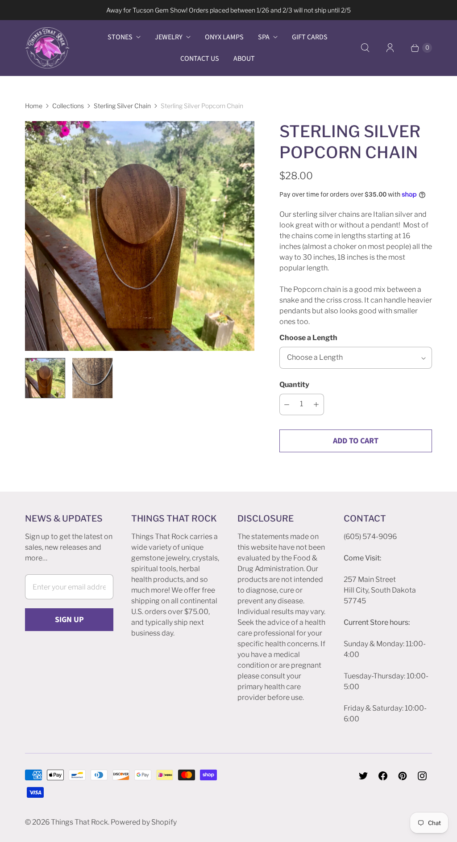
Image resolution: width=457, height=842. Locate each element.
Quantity (294, 384)
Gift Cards (310, 37)
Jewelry (169, 37)
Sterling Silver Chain (122, 105)
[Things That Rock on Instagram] (422, 776)
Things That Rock (79, 822)
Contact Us (199, 58)
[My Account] (390, 48)
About (244, 58)
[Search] (365, 48)
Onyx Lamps (224, 37)
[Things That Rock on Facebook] (383, 776)
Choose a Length (308, 337)
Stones (120, 37)
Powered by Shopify (144, 822)
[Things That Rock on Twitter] (363, 776)
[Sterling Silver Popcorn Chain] (139, 236)
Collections (68, 105)
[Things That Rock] (47, 47)
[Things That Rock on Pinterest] (402, 776)
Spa (264, 37)
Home (33, 105)
